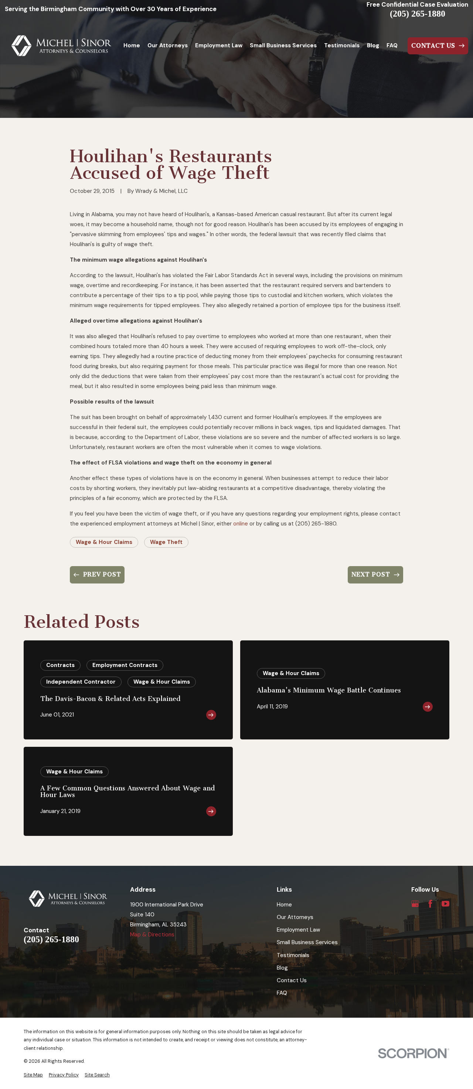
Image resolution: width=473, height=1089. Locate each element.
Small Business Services (307, 942)
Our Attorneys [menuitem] (167, 45)
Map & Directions (152, 934)
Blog (282, 967)
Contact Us (292, 980)
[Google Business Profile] (415, 904)
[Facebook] (430, 904)
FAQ (282, 993)
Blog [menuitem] (373, 45)
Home (284, 904)
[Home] (61, 45)
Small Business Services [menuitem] (283, 45)
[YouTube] (445, 904)
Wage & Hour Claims (104, 542)
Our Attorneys (295, 917)
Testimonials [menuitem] (342, 45)
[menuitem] (33, 1075)
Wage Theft (166, 542)
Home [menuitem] (131, 45)
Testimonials (293, 955)
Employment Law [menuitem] (218, 45)
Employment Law (298, 929)
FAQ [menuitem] (392, 45)
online (240, 523)
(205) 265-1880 (417, 13)
